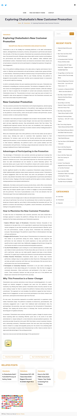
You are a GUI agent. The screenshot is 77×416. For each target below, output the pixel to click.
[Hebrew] (10, 400)
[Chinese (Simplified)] (3, 398)
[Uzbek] (4, 408)
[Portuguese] (18, 404)
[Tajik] (16, 406)
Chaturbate (6, 34)
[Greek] (8, 400)
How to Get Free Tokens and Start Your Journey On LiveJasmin (65, 157)
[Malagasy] (22, 402)
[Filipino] (18, 398)
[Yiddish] (10, 408)
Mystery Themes (20, 413)
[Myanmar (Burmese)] (8, 404)
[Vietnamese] (6, 408)
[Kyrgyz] (10, 402)
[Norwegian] (12, 404)
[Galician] (3, 400)
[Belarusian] (14, 395)
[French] (22, 398)
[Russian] (3, 406)
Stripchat (60, 203)
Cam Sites (60, 196)
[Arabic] (6, 395)
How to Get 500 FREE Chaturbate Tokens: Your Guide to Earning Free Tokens (44, 379)
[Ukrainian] (3, 408)
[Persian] (14, 404)
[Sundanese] (12, 406)
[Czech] (8, 398)
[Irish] (20, 400)
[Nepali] (10, 404)
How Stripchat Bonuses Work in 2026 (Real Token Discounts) (65, 131)
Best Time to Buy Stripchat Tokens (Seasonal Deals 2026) (65, 126)
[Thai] (20, 406)
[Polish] (16, 404)
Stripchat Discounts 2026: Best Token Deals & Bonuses (66, 137)
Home (24, 13)
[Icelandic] (16, 400)
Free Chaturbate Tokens (37, 13)
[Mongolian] (6, 404)
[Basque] (12, 395)
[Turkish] (22, 406)
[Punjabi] (20, 404)
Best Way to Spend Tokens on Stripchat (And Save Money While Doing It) (65, 97)
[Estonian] (16, 398)
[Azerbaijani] (10, 395)
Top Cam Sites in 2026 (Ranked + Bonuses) (66, 142)
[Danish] (10, 398)
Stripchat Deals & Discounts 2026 (65, 49)
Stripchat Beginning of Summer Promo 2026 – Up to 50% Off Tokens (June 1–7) (66, 83)
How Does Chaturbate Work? (13, 357)
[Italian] (22, 400)
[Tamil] (18, 406)
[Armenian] (8, 395)
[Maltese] (4, 404)
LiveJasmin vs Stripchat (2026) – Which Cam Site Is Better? (66, 90)
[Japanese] (3, 402)
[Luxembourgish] (18, 402)
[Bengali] (16, 395)
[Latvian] (14, 402)
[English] (14, 398)
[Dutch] (12, 398)
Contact (51, 13)
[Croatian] (6, 398)
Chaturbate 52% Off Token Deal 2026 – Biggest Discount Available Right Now (65, 67)
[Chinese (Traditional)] (4, 398)
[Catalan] (22, 395)
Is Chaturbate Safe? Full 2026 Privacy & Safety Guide (9, 376)
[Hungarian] (14, 400)
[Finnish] (20, 398)
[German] (6, 400)
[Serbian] (4, 406)
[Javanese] (4, 402)
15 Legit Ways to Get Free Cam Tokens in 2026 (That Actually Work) (65, 75)
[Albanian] (4, 395)
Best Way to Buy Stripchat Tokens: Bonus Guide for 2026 (65, 112)
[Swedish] (14, 406)
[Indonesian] (18, 400)
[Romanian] (22, 404)
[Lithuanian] (16, 402)
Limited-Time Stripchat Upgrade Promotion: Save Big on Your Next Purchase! (65, 165)
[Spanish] (10, 406)
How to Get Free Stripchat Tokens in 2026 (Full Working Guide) (65, 149)
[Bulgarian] (20, 395)
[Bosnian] (18, 395)
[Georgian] (4, 400)
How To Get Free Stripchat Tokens (40, 357)
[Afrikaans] (3, 395)
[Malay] (3, 404)
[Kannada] (6, 402)
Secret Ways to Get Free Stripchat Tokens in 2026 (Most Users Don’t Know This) (66, 105)
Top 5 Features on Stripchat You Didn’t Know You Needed (65, 180)
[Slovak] (6, 406)
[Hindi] (12, 400)
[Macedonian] (20, 402)
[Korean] (8, 402)
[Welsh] (8, 408)
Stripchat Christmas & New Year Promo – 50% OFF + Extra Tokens (65, 119)
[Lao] (12, 402)
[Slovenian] (8, 406)
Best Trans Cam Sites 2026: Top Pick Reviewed (65, 55)
